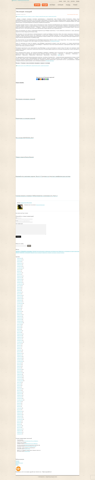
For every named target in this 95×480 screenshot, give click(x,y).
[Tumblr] (48, 79)
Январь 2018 (19, 335)
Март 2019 (19, 313)
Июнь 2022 (19, 261)
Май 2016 (19, 367)
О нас (68, 1)
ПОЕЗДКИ (44, 5)
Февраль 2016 (19, 372)
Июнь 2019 (19, 308)
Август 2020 (19, 285)
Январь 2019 (19, 316)
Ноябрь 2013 (19, 416)
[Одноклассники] (40, 79)
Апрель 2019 (19, 311)
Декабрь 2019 (19, 298)
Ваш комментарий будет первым (72, 14)
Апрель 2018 (19, 330)
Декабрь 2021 (19, 263)
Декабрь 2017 (19, 337)
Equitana (62, 252)
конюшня (40, 252)
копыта (36, 252)
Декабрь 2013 (19, 414)
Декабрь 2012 (19, 432)
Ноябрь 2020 (19, 280)
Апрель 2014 (19, 408)
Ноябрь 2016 (19, 358)
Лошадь (68, 5)
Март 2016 (19, 371)
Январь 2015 (19, 393)
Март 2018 (19, 332)
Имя (18, 217)
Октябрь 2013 (19, 417)
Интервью (52, 5)
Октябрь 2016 (19, 359)
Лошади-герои (27, 448)
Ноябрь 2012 (19, 433)
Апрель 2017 (19, 350)
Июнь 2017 (19, 346)
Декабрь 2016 (19, 356)
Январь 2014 (19, 412)
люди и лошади (21, 251)
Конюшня (60, 5)
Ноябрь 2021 (19, 264)
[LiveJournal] (42, 79)
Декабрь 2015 (19, 375)
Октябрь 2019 (19, 301)
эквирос (18, 252)
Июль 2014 (19, 403)
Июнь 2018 (19, 327)
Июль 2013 (19, 422)
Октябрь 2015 (19, 379)
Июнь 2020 (19, 288)
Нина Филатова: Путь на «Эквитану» (31, 443)
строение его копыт (55, 41)
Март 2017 (19, 351)
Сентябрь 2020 (20, 284)
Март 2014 (19, 409)
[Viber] (44, 79)
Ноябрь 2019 (19, 300)
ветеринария (41, 251)
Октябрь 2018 (19, 321)
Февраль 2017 (19, 353)
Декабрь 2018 (19, 317)
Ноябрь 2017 (19, 338)
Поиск (64, 1)
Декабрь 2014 (19, 395)
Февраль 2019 (19, 314)
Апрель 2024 (19, 258)
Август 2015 (19, 382)
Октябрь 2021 (19, 266)
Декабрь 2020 (19, 279)
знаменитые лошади (46, 252)
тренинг (34, 251)
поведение (76, 251)
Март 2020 (19, 293)
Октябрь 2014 (19, 398)
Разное (17, 465)
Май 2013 (19, 424)
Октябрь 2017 (19, 340)
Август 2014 (19, 401)
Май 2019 (19, 309)
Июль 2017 (19, 345)
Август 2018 (19, 324)
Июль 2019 (19, 306)
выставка (58, 251)
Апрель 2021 (19, 272)
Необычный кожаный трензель (30, 446)
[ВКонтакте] (37, 79)
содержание (54, 252)
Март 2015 (19, 390)
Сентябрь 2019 (20, 303)
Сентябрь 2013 (20, 419)
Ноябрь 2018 (19, 319)
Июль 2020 (19, 287)
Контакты (73, 1)
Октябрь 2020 (19, 282)
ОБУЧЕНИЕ (37, 5)
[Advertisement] (39, 70)
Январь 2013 (19, 430)
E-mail (23, 220)
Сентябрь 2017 (20, 342)
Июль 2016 (19, 364)
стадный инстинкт (50, 60)
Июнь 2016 (19, 366)
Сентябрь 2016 (20, 361)
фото (63, 251)
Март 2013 (19, 427)
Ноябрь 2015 (19, 377)
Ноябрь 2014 (19, 396)
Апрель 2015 (19, 388)
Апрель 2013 (19, 425)
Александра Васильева (26, 202)
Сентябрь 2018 (20, 322)
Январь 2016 (19, 374)
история (72, 251)
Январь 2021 (19, 277)
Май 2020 (19, 290)
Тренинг (75, 5)
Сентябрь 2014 (20, 400)
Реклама (77, 1)
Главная (60, 1)
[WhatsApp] (46, 79)
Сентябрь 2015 (20, 380)
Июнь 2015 (19, 385)
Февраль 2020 (19, 295)
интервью (53, 251)
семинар (58, 252)
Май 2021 (19, 271)
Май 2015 (19, 387)
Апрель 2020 (19, 292)
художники (67, 251)
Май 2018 (19, 329)
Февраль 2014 (19, 411)
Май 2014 (19, 406)
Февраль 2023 (19, 259)
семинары (48, 251)
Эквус (59, 54)
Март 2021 (19, 274)
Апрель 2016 (19, 369)
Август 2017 (19, 343)
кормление (22, 252)
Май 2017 (19, 348)
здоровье (29, 251)
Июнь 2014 (19, 404)
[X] (39, 79)
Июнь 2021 (19, 269)
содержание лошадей (29, 252)
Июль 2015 (19, 383)
